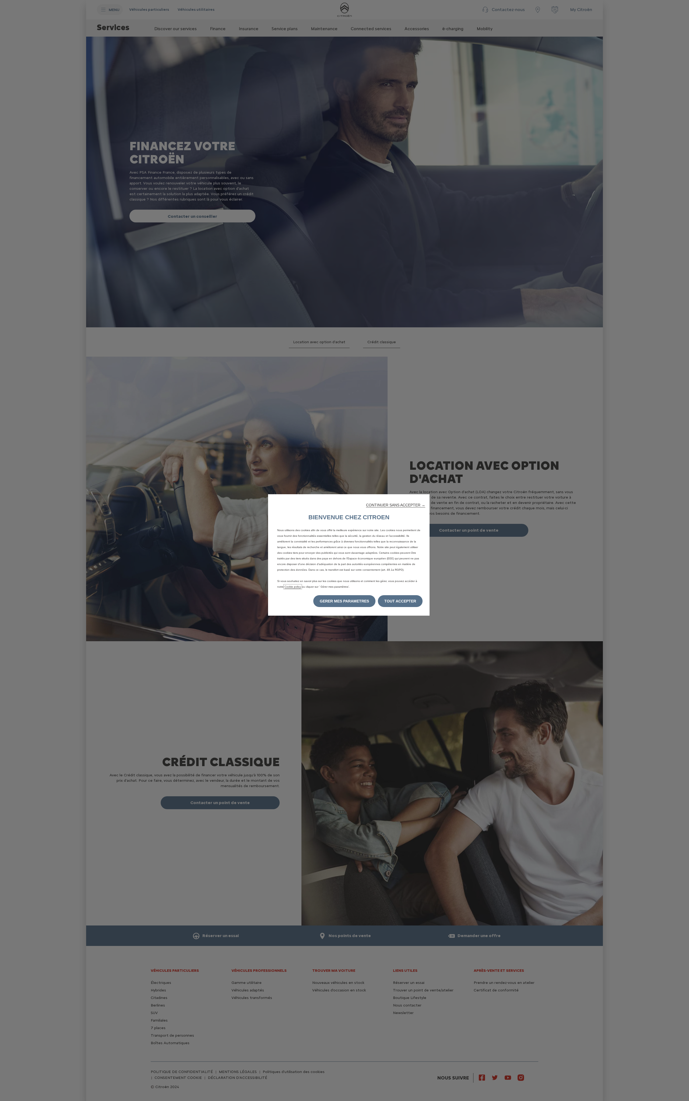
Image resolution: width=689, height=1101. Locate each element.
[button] (395, 505)
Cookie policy (292, 586)
